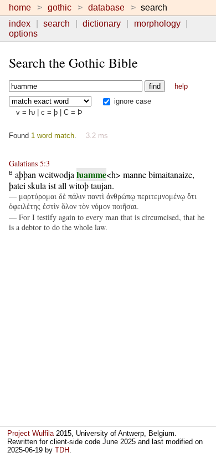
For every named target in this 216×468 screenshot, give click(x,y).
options (23, 33)
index (19, 23)
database (106, 7)
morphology (157, 23)
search (56, 23)
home (20, 7)
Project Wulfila (30, 433)
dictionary (102, 23)
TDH (62, 450)
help (181, 86)
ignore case (131, 101)
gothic (59, 7)
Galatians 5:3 (29, 163)
